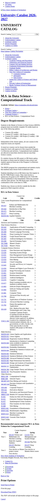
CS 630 (3, 253)
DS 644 (3, 209)
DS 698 (3, 241)
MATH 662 (5, 347)
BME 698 (4, 379)
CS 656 (3, 268)
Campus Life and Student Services (20, 64)
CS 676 (3, 280)
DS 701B (4, 246)
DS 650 (3, 229)
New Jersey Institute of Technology (12, 456)
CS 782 (3, 305)
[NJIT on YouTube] (9, 470)
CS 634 (3, 259)
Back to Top (5, 476)
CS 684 (3, 290)
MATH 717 (5, 366)
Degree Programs (11, 44)
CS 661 (3, 273)
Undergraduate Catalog (12, 40)
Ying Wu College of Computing (19, 72)
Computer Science (19, 74)
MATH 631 (5, 336)
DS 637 (3, 206)
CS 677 (3, 283)
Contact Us (9, 461)
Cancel (3, 499)
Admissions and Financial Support (20, 62)
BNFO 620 (5, 417)
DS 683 (3, 236)
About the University (12, 38)
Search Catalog (6, 34)
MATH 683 (5, 361)
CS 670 (3, 278)
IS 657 (3, 401)
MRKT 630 (5, 394)
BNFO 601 (5, 408)
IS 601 (3, 397)
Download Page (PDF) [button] (8, 492)
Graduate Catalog (11, 42)
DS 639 (3, 309)
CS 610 (3, 250)
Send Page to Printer (7, 485)
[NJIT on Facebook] (9, 467)
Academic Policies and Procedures (20, 60)
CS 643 (3, 262)
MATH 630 (5, 334)
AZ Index (8, 4)
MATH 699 (5, 363)
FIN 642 (4, 392)
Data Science (17, 77)
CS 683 (3, 286)
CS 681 (3, 293)
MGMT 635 (5, 381)
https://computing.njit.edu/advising (26, 105)
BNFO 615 (5, 414)
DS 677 (3, 213)
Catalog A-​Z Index (11, 45)
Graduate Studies (15, 68)
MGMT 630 (5, 384)
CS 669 (3, 275)
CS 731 (3, 299)
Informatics (17, 76)
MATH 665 (5, 354)
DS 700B (4, 243)
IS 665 (3, 404)
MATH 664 (5, 350)
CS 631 (3, 255)
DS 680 (3, 232)
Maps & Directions (11, 463)
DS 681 (3, 234)
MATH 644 (5, 339)
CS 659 (3, 271)
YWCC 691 (5, 321)
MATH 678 (5, 356)
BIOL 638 (4, 376)
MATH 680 (5, 358)
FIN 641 (4, 390)
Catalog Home (10, 6)
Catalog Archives (11, 91)
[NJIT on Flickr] (8, 472)
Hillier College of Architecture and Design (23, 70)
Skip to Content (10, 2)
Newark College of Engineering (19, 83)
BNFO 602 (5, 411)
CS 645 (3, 265)
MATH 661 (5, 216)
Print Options (5, 51)
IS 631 (3, 399)
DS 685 (3, 239)
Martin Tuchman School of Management (22, 85)
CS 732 (3, 302)
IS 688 (3, 406)
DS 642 (3, 227)
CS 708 (3, 296)
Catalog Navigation (16, 51)
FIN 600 (4, 387)
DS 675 (3, 211)
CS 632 (3, 257)
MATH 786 (5, 369)
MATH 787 (5, 372)
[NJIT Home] (13, 10)
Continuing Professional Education (20, 66)
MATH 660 (5, 343)
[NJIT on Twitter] (8, 468)
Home (7, 108)
